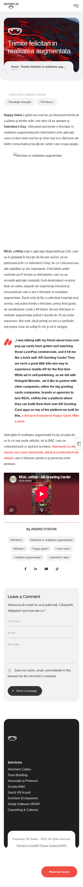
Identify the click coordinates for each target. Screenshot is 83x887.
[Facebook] (25, 568)
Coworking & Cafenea (23, 809)
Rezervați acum (59, 871)
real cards (63, 548)
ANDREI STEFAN (35, 94)
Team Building (17, 775)
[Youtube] (46, 568)
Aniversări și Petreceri (23, 780)
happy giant (40, 548)
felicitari (18, 548)
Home (15, 66)
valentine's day (59, 557)
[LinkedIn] (35, 568)
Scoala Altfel (16, 786)
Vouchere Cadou (19, 769)
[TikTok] (57, 568)
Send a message (26, 690)
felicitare (16, 539)
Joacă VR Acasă (19, 792)
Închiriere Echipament (23, 798)
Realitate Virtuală (19, 102)
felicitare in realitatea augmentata (51, 539)
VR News (46, 102)
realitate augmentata (27, 557)
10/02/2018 (16, 94)
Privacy (44, 845)
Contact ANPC (58, 845)
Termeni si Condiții (27, 845)
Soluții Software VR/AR (24, 804)
